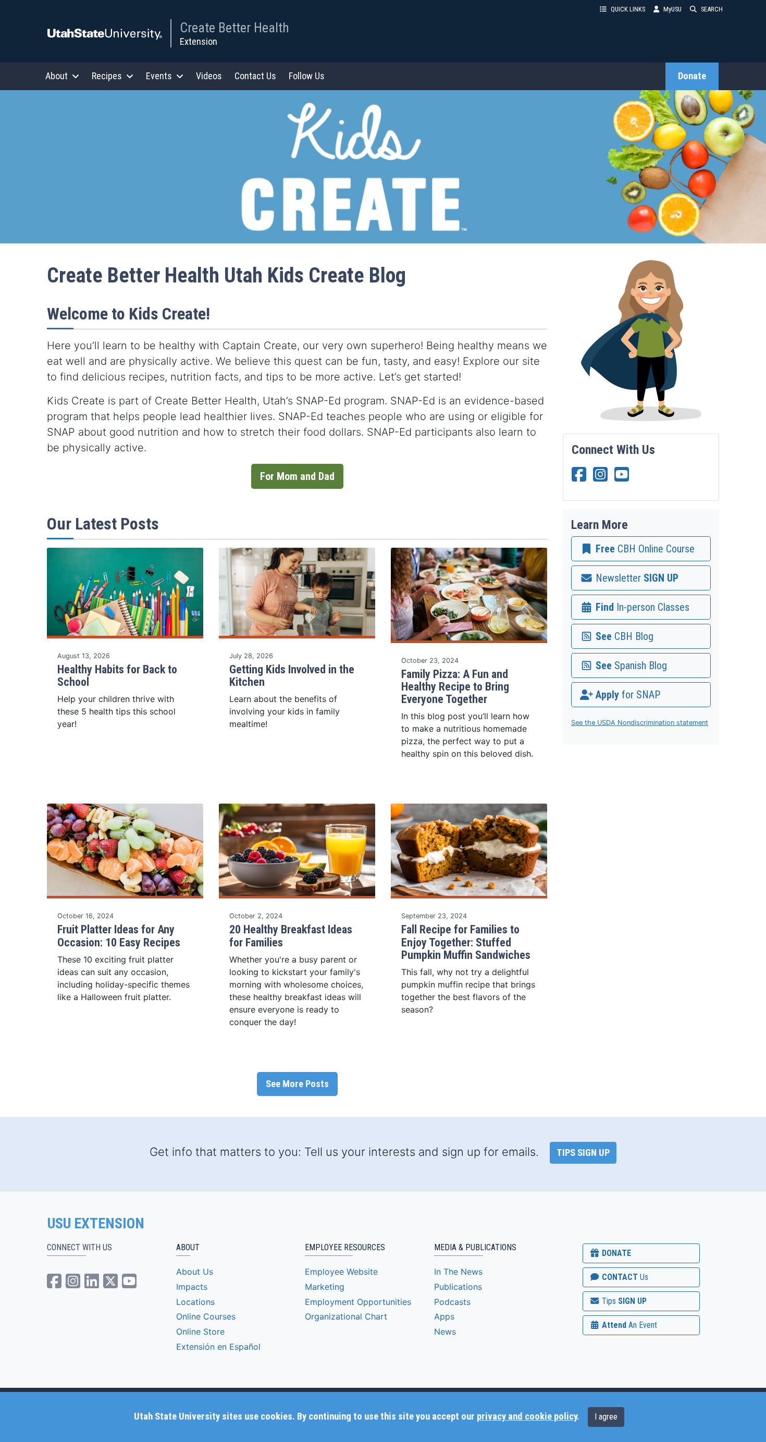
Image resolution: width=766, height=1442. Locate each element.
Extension (198, 41)
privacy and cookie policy (527, 1416)
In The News (458, 1271)
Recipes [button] (107, 75)
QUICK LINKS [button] (628, 9)
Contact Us (255, 75)
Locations (195, 1302)
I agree (606, 1417)
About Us (194, 1271)
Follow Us (307, 75)
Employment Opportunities (358, 1302)
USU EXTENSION (95, 1223)
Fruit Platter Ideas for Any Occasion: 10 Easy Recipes (118, 935)
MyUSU (672, 9)
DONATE (615, 1253)
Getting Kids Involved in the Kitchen (291, 675)
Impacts (191, 1286)
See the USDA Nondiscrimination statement (639, 722)
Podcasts (452, 1302)
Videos (209, 75)
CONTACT (624, 1277)
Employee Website (341, 1271)
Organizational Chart (346, 1316)
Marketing (324, 1286)
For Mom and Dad (297, 476)
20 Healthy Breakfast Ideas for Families (290, 935)
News (445, 1331)
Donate (692, 76)
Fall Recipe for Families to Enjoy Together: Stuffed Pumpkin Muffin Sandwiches (465, 942)
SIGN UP (623, 1301)
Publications (458, 1286)
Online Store (200, 1331)
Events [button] (159, 75)
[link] (641, 548)
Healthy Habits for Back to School (117, 675)
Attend (628, 1325)
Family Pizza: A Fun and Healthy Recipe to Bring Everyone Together (455, 687)
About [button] (56, 75)
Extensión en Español (218, 1346)
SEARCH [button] (712, 9)
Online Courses (206, 1316)
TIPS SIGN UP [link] (583, 1152)
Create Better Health (234, 27)
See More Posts (297, 1084)
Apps (444, 1316)
